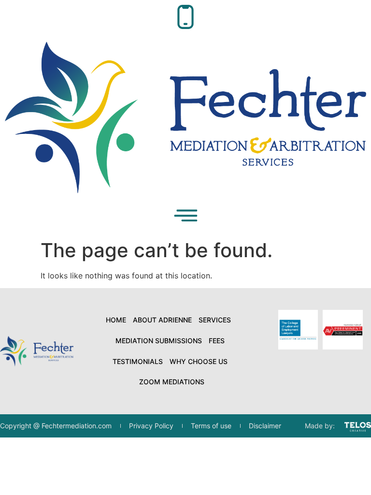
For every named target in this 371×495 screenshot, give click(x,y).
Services (215, 320)
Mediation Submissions (158, 340)
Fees (217, 340)
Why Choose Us (199, 361)
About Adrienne (162, 320)
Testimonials (138, 361)
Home (116, 320)
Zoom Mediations (171, 382)
